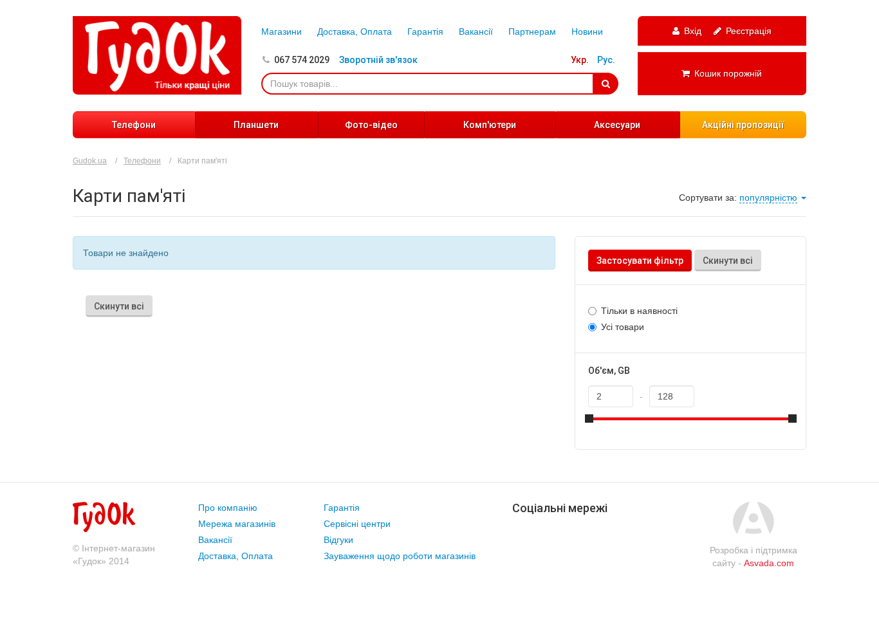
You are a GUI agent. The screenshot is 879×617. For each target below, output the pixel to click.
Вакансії (476, 31)
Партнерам (532, 31)
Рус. (606, 60)
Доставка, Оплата (354, 31)
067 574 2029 (301, 60)
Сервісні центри (357, 524)
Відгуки (338, 540)
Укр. (580, 60)
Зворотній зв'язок (378, 60)
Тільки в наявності (639, 311)
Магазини (281, 31)
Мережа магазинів (236, 524)
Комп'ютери (489, 125)
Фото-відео (371, 125)
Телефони (134, 125)
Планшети (256, 125)
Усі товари (622, 327)
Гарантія (425, 31)
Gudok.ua (90, 160)
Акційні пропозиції (743, 125)
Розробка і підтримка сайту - (753, 556)
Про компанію (227, 507)
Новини (587, 31)
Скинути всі (728, 260)
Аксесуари (617, 125)
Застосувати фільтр (640, 260)
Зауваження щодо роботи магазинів (400, 556)
